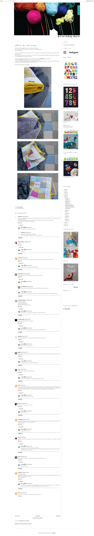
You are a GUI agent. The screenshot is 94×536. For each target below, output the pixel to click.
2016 (65, 195)
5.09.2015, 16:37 (24, 336)
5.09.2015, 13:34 (29, 300)
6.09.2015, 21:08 (29, 328)
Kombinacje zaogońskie (69, 205)
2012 (65, 225)
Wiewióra (19, 336)
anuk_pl (19, 403)
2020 (65, 189)
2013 (65, 224)
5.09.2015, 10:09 (28, 241)
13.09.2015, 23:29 (25, 472)
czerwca (66, 213)
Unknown (19, 257)
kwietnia (66, 216)
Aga (18, 437)
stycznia (66, 220)
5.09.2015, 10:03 (25, 216)
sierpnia (66, 210)
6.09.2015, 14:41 (29, 249)
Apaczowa (20, 216)
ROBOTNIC (42, 58)
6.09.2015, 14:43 (29, 265)
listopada (67, 199)
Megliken (19, 352)
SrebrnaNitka (20, 419)
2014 (65, 222)
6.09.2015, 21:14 (29, 429)
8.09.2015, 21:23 (29, 291)
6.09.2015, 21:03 (29, 281)
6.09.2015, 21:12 (29, 395)
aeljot (19, 369)
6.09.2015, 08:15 (26, 419)
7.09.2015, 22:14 (24, 456)
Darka (19, 492)
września (67, 202)
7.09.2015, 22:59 (29, 446)
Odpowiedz (20, 222)
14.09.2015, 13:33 (29, 483)
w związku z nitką (21, 319)
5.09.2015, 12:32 (25, 257)
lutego (66, 219)
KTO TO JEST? (67, 208)
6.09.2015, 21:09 (29, 344)
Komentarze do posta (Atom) (24, 520)
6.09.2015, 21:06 (29, 311)
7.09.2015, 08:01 (23, 437)
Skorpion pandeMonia (22, 300)
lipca (66, 211)
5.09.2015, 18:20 (23, 369)
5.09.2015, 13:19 (28, 232)
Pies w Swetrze (20, 273)
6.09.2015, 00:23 (24, 403)
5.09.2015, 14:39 (27, 319)
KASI (34, 61)
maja (66, 214)
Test (18, 385)
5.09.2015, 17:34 (24, 352)
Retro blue (20, 472)
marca (66, 217)
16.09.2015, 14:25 (24, 492)
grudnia (66, 198)
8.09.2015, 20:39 (30, 286)
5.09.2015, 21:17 (23, 385)
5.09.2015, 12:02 (29, 227)
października (67, 201)
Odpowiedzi (21, 225)
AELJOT (21, 59)
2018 (65, 192)
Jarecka (22, 227)
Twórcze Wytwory (21, 241)
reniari (19, 456)
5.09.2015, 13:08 (27, 273)
